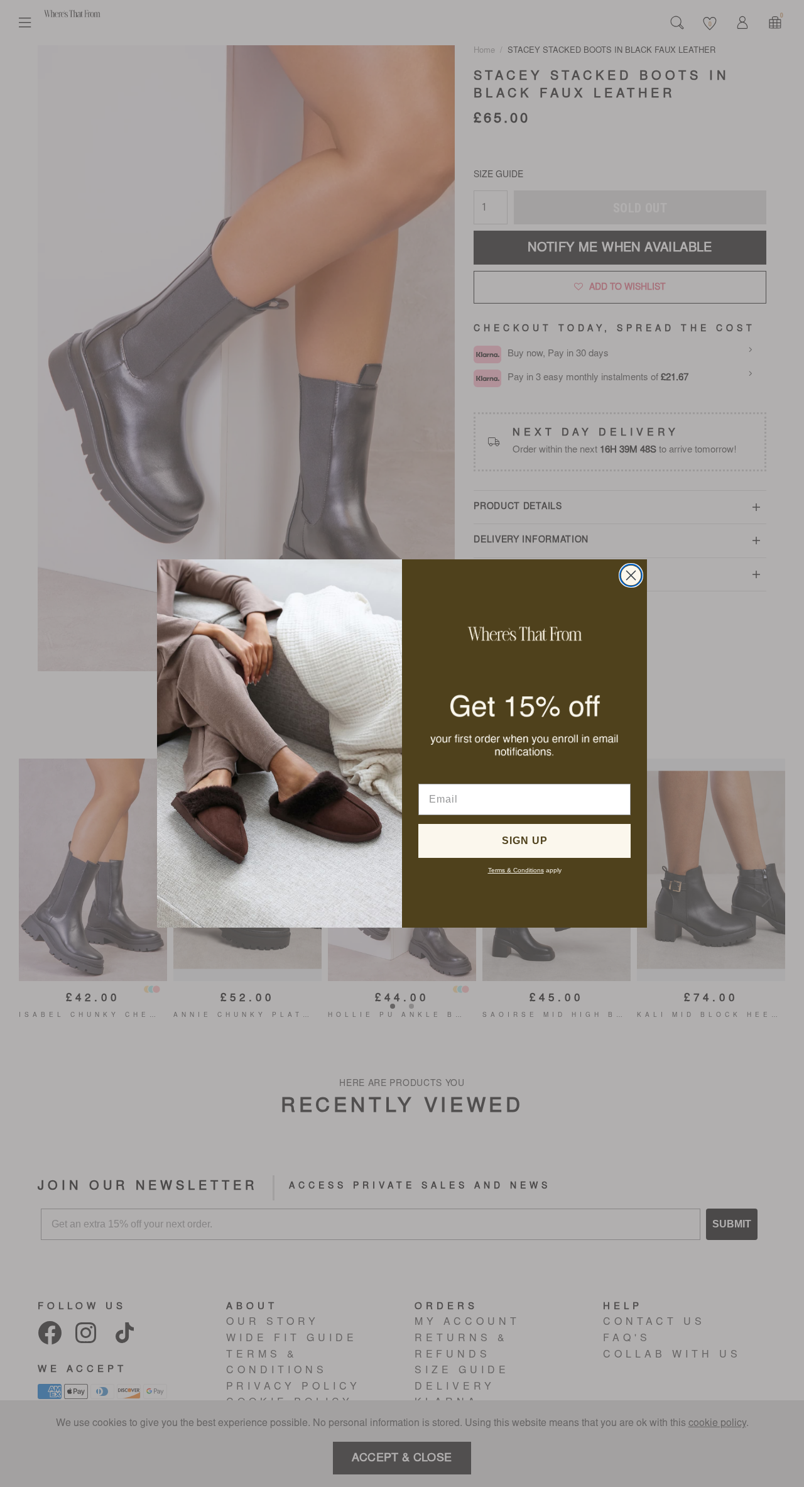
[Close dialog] (631, 575)
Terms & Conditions (516, 870)
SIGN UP (525, 840)
